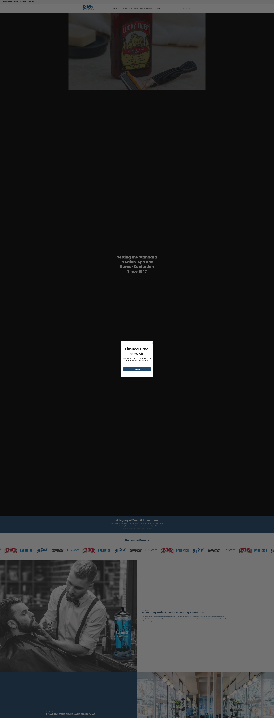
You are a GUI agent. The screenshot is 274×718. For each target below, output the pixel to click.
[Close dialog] (151, 343)
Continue (137, 369)
